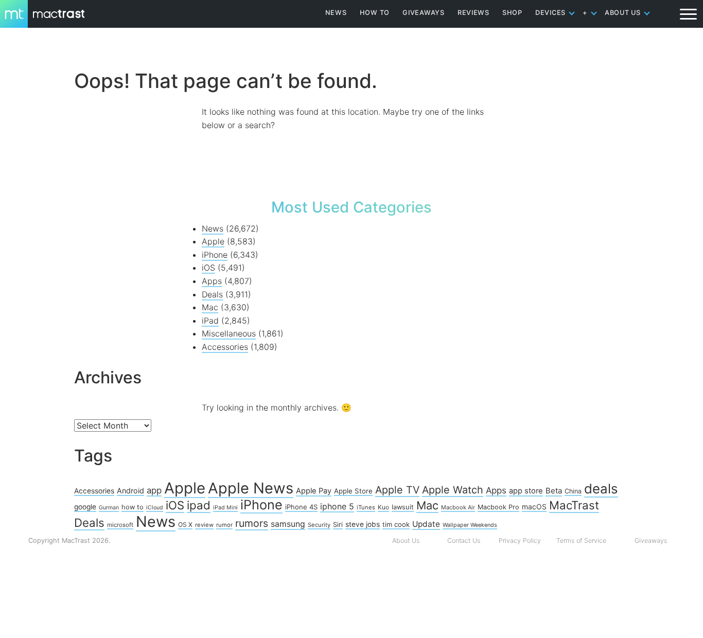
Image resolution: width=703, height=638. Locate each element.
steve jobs (362, 524)
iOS (208, 267)
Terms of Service (581, 540)
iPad (210, 320)
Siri (338, 524)
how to (132, 507)
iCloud (154, 507)
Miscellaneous (229, 333)
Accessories (225, 347)
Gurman (109, 507)
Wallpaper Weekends (470, 525)
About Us (405, 540)
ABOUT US (623, 12)
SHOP (512, 12)
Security (319, 524)
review (204, 524)
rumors (251, 523)
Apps (212, 281)
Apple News (250, 488)
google (85, 507)
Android (130, 490)
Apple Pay (313, 490)
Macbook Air (458, 507)
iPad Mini (225, 507)
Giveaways (651, 540)
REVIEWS (473, 12)
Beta (554, 490)
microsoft (120, 524)
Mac (210, 307)
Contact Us (463, 540)
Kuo (383, 507)
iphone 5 (337, 506)
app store (526, 490)
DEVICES (550, 12)
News (212, 228)
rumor (224, 524)
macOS (534, 506)
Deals (212, 294)
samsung (288, 524)
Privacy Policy (520, 540)
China (573, 491)
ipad (198, 505)
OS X (185, 524)
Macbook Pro (498, 507)
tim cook (396, 524)
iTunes (366, 507)
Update (426, 524)
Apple (213, 241)
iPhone (214, 255)
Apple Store (353, 491)
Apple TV (397, 490)
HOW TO (375, 12)
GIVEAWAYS (423, 12)
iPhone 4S (301, 507)
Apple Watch (452, 490)
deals (601, 489)
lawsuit (403, 507)
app (154, 490)
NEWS (336, 12)
